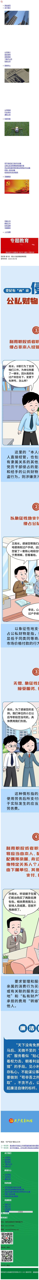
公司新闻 (8, 110)
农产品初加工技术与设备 (13, 163)
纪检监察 (8, 226)
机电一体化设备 (10, 170)
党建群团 (8, 176)
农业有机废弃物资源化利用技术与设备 (17, 168)
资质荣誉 (8, 57)
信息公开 (8, 61)
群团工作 (8, 223)
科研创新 (8, 119)
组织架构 (8, 55)
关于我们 (8, 8)
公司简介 (8, 52)
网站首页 (8, 5)
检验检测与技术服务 (11, 172)
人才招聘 (8, 232)
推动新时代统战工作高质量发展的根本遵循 (24, 1146)
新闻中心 (8, 65)
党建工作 (8, 221)
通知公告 (8, 115)
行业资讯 (8, 112)
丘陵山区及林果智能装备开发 (14, 166)
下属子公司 (8, 59)
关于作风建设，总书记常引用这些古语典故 (24, 1148)
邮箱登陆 (36, 1272)
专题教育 (8, 228)
